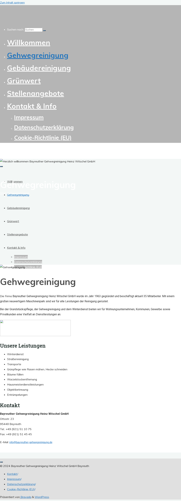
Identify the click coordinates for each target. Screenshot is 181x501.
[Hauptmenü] (1, 166)
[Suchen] (44, 30)
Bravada (25, 497)
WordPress (42, 497)
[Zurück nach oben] (1, 462)
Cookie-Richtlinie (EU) (21, 489)
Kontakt (12, 474)
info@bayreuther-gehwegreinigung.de (30, 442)
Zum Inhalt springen (12, 2)
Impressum (14, 479)
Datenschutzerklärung (21, 484)
